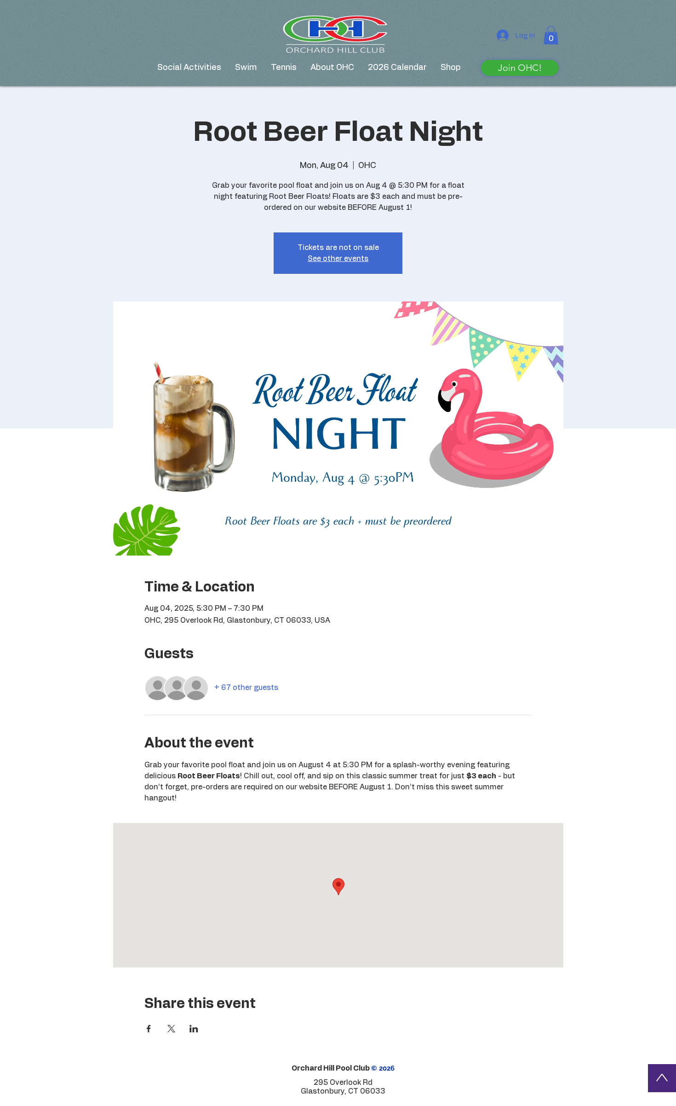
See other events (338, 258)
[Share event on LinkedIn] (193, 1028)
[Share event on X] (171, 1028)
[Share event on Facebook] (148, 1028)
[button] (551, 35)
